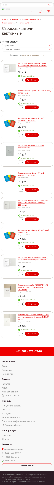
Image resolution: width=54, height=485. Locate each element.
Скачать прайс (12, 395)
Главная (5, 20)
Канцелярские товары (30, 20)
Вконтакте (10, 460)
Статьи (5, 439)
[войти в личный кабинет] (31, 11)
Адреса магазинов (13, 449)
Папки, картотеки (8, 23)
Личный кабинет (10, 392)
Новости (6, 435)
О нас (5, 366)
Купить (33, 80)
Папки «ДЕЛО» (24, 23)
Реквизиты (7, 374)
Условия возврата (11, 417)
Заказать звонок (27, 466)
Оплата (6, 409)
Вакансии (7, 370)
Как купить (7, 413)
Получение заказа (11, 406)
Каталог (15, 20)
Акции (5, 388)
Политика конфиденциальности (18, 421)
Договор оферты (13, 425)
